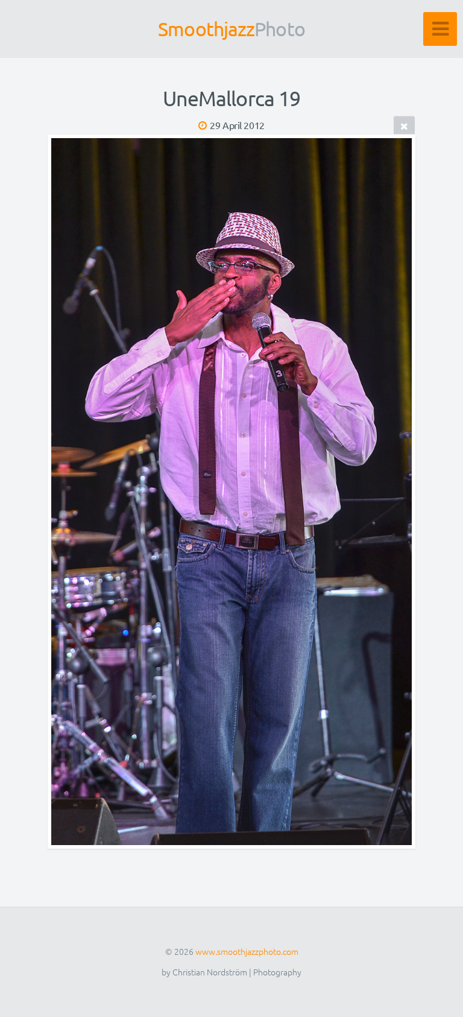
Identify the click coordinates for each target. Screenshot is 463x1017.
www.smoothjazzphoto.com (246, 951)
